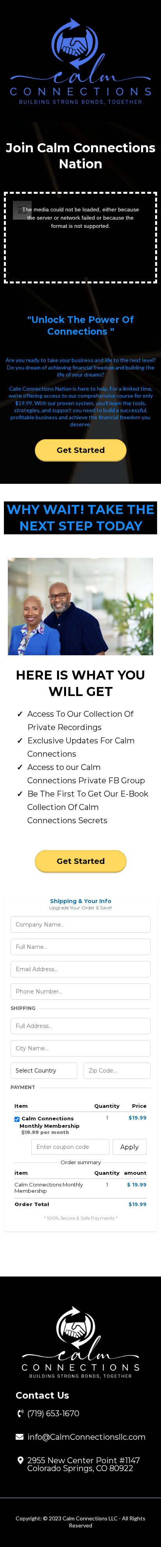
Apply (129, 1147)
